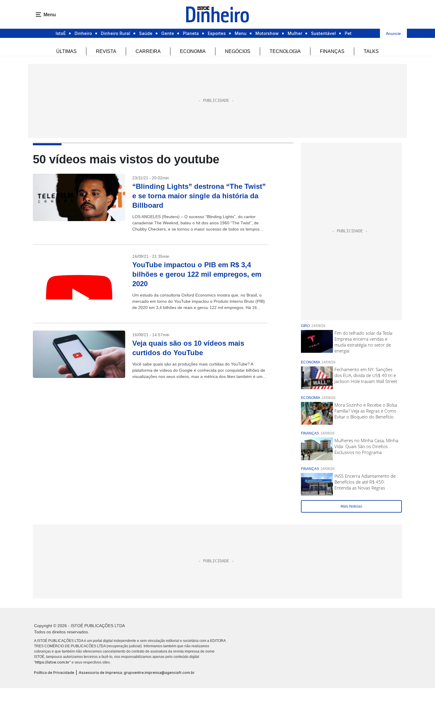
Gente (167, 33)
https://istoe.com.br (52, 662)
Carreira (148, 51)
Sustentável (323, 33)
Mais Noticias (351, 506)
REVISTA (106, 51)
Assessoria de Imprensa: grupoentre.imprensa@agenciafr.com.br (137, 672)
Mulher (295, 33)
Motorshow (267, 33)
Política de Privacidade (54, 672)
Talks (371, 51)
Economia (193, 51)
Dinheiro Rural (115, 33)
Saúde (145, 33)
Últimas (66, 51)
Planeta (191, 33)
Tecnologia (285, 51)
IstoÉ (61, 33)
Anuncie (393, 33)
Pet (348, 33)
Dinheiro (83, 33)
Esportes (217, 33)
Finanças (332, 51)
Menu (240, 33)
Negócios (237, 51)
